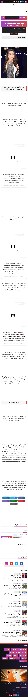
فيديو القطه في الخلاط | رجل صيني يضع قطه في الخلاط (12, 576)
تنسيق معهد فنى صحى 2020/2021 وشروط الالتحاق (12, 586)
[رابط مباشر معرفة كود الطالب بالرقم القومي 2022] (24, 593)
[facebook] (23, 2)
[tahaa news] (14, 5)
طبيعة (15, 655)
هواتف (4, 658)
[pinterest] (14, 2)
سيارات (11, 652)
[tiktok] (16, 2)
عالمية (8, 655)
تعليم (23, 652)
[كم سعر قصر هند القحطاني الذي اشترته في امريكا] (24, 632)
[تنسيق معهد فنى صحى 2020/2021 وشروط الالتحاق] (24, 585)
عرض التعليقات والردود (6, 537)
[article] (14, 511)
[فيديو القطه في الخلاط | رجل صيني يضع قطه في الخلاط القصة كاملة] (24, 612)
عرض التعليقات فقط (16, 537)
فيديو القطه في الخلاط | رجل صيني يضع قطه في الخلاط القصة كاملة (12, 613)
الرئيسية (22, 18)
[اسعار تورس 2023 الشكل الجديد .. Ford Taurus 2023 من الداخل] (24, 622)
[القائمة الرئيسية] (3, 17)
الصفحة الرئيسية (21, 31)
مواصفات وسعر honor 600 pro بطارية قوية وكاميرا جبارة (16, 684)
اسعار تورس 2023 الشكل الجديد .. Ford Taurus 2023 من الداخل (12, 623)
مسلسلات (11, 658)
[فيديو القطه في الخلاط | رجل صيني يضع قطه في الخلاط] (24, 575)
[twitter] (21, 2)
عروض (23, 658)
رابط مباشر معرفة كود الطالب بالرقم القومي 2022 (12, 594)
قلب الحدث (24, 687)
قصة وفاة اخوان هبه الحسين (14, 603)
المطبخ (6, 649)
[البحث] (2, 2)
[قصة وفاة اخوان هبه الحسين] (24, 603)
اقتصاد (13, 649)
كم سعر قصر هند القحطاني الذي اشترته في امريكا (12, 633)
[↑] (14, 690)
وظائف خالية (22, 661)
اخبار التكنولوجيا (21, 649)
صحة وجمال (22, 655)
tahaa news (8, 692)
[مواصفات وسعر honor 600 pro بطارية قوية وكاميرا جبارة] (14, 675)
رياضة (17, 652)
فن (15, 31)
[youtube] (18, 2)
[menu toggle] (26, 2)
